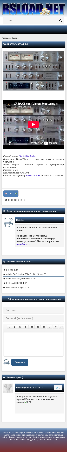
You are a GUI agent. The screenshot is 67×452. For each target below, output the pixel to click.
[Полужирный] (9, 327)
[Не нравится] (6, 194)
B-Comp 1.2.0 (12, 270)
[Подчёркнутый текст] (20, 327)
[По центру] (37, 327)
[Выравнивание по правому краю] (43, 327)
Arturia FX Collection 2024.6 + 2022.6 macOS (26, 274)
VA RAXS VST (33, 175)
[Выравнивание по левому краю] (32, 327)
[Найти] (60, 20)
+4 (11, 194)
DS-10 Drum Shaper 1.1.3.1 (18, 287)
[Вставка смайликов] (49, 327)
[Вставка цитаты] (61, 327)
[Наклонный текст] (14, 327)
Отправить (20, 362)
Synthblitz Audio (27, 156)
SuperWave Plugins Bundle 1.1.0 (20, 279)
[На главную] (33, 8)
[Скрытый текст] (55, 327)
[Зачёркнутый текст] (26, 327)
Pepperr (20, 387)
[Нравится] (16, 194)
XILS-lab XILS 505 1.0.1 (16, 283)
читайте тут (23, 244)
